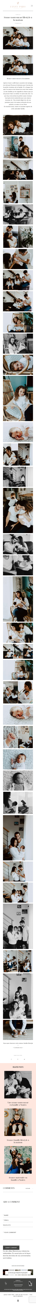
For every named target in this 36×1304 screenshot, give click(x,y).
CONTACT (18, 1280)
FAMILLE (18, 14)
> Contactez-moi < (18, 1047)
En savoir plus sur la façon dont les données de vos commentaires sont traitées (16, 1255)
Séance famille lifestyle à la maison (18, 1126)
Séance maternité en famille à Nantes (18, 1163)
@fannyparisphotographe (18, 1273)
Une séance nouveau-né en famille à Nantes (18, 1088)
